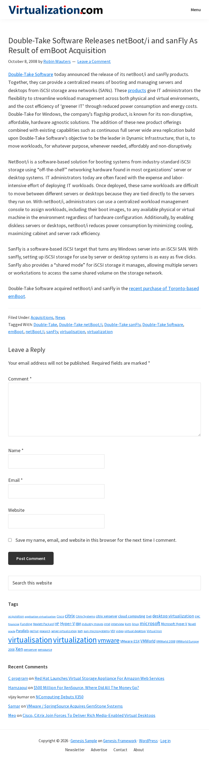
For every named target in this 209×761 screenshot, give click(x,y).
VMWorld (147, 641)
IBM (78, 624)
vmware (108, 640)
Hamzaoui (17, 687)
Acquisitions (42, 317)
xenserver (30, 649)
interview (117, 624)
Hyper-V (67, 623)
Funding (26, 624)
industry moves (92, 624)
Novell (192, 624)
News (60, 317)
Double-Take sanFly (122, 324)
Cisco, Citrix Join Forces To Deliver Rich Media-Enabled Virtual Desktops (89, 715)
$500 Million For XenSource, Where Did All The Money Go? (86, 687)
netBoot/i (35, 331)
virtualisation (72, 331)
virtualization (100, 331)
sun (80, 631)
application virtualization (40, 616)
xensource (45, 649)
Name (16, 450)
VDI (112, 631)
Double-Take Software (30, 74)
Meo (12, 715)
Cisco (60, 616)
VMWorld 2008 (165, 641)
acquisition (16, 616)
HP (57, 623)
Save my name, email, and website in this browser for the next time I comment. (96, 540)
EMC (197, 616)
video (120, 631)
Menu (196, 9)
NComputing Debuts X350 (60, 696)
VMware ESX (130, 641)
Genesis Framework (120, 740)
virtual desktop (135, 631)
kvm (128, 624)
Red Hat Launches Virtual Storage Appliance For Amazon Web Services (99, 678)
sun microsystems (97, 631)
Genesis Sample (83, 740)
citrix (70, 616)
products (137, 90)
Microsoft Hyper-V (174, 624)
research (44, 631)
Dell (149, 616)
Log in (165, 740)
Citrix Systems (85, 616)
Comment (20, 379)
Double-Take (45, 324)
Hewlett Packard (43, 624)
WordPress (148, 740)
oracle (11, 631)
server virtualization (64, 631)
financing (13, 624)
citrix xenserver (106, 616)
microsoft (150, 623)
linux (135, 624)
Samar (14, 706)
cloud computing (131, 616)
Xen (19, 649)
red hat (34, 631)
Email (15, 480)
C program (18, 678)
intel (107, 624)
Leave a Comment (94, 61)
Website (16, 510)
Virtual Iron (154, 631)
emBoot (16, 331)
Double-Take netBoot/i (80, 324)
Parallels (22, 631)
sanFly (52, 331)
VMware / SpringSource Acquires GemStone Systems (75, 706)
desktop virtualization (173, 616)
